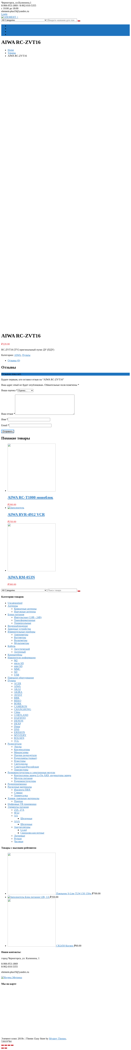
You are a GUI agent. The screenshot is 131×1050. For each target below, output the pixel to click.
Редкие (18, 838)
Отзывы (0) (14, 360)
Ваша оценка (9, 390)
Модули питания (23, 778)
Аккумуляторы (22, 827)
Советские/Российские (26, 766)
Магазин (12, 28)
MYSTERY (20, 735)
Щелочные (26, 818)
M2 (16, 660)
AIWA (17, 355)
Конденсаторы (22, 749)
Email (5, 425)
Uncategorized (15, 603)
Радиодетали (15, 743)
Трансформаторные (24, 620)
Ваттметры (20, 637)
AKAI (17, 689)
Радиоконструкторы (25, 781)
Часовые (18, 841)
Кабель (11, 646)
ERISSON (19, 732)
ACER (17, 683)
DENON (18, 720)
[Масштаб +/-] (12, 1045)
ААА (17, 821)
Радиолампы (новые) (25, 758)
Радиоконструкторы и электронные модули (31, 772)
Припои (18, 801)
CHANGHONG (22, 709)
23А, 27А (19, 809)
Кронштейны (15, 654)
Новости (12, 31)
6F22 (16, 812)
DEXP (17, 723)
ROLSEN (19, 738)
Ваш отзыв (8, 413)
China (17, 712)
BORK (17, 703)
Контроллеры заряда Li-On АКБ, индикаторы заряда (42, 775)
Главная (12, 25)
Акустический (22, 649)
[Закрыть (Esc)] (2, 1045)
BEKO (17, 700)
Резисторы (20, 761)
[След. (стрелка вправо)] (5, 1048)
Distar (17, 726)
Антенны (13, 605)
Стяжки (18, 792)
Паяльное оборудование (21, 677)
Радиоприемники (17, 784)
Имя (4, 419)
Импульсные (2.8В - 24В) (28, 617)
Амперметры (21, 634)
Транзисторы (21, 769)
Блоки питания (16, 614)
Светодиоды (21, 764)
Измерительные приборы (21, 631)
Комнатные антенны (25, 608)
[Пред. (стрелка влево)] (2, 1048)
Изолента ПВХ (22, 789)
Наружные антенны (25, 611)
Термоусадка (21, 795)
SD (15, 672)
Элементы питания (18, 807)
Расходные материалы (20, 787)
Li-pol (23, 830)
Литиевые (19, 835)
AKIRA (18, 692)
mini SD (18, 666)
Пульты (26, 355)
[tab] (69, 360)
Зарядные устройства (19, 628)
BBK (16, 697)
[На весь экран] (9, 1045)
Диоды (18, 746)
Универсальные (22, 623)
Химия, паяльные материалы (23, 798)
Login (4, 14)
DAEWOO (20, 718)
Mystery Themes (57, 1038)
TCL (16, 741)
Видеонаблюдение (18, 626)
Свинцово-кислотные (32, 832)
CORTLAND (21, 715)
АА (16, 815)
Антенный (20, 651)
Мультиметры (21, 643)
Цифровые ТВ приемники (22, 804)
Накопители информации (22, 657)
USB (16, 674)
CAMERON (20, 706)
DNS (16, 729)
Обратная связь (16, 34)
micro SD (19, 663)
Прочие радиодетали (25, 755)
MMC (17, 669)
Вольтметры (20, 640)
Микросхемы (21, 752)
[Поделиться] (5, 1045)
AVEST (18, 695)
